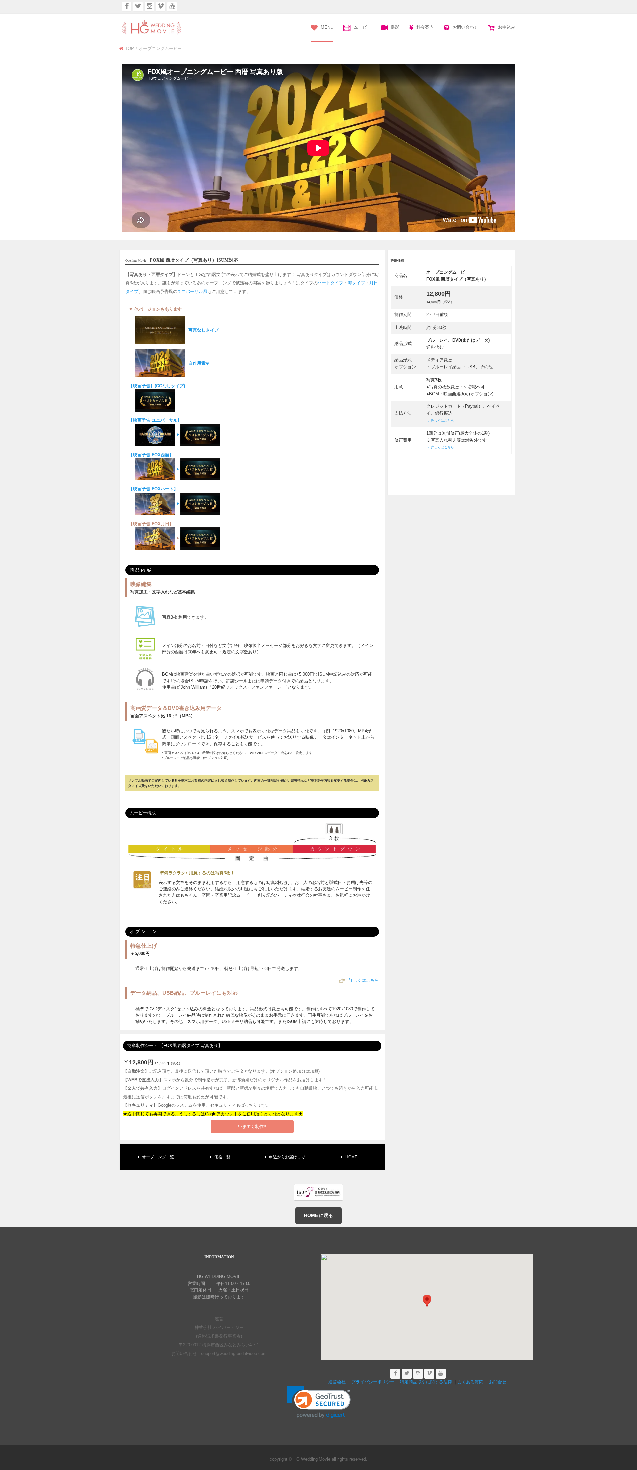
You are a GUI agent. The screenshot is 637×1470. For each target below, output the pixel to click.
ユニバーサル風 (192, 291)
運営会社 (337, 1381)
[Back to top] (622, 1428)
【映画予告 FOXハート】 (154, 496)
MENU (327, 27)
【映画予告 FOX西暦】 (154, 462)
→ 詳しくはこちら (440, 420)
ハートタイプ (330, 282)
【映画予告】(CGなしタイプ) (157, 385)
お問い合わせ (465, 27)
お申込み (506, 27)
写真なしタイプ (203, 330)
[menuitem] (322, 28)
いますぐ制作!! (252, 1126)
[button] (427, 1301)
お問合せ (497, 1381)
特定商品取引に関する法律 (426, 1381)
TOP (129, 48)
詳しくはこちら (364, 980)
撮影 (395, 27)
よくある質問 (470, 1381)
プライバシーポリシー (372, 1381)
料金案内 (425, 27)
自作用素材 (199, 363)
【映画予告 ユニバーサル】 (155, 427)
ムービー (362, 27)
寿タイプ (356, 282)
